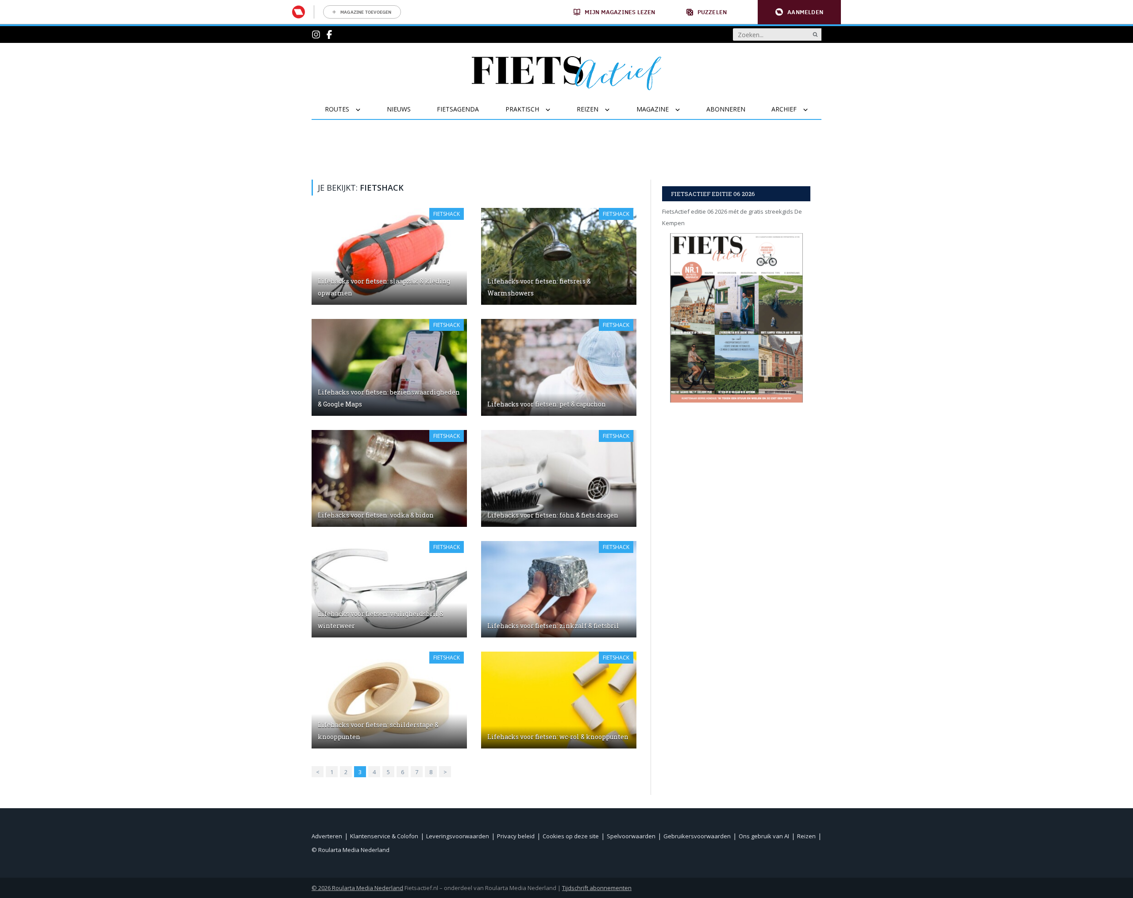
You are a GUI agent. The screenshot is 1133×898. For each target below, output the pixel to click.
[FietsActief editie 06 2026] (736, 318)
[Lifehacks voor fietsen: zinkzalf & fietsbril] (558, 589)
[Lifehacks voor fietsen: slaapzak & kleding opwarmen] (389, 256)
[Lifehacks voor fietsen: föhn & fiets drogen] (558, 478)
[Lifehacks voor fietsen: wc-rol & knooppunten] (558, 700)
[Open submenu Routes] (363, 109)
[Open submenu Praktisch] (553, 109)
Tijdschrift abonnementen (597, 888)
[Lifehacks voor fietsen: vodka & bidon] (389, 478)
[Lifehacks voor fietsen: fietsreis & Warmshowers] (558, 256)
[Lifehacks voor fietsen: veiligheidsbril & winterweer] (389, 589)
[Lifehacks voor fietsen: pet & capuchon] (558, 367)
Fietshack (446, 214)
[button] (799, 12)
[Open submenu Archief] (811, 109)
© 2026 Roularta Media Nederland (357, 888)
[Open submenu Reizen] (613, 109)
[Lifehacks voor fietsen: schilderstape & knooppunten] (389, 700)
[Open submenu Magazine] (683, 109)
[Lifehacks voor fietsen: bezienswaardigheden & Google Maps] (389, 367)
